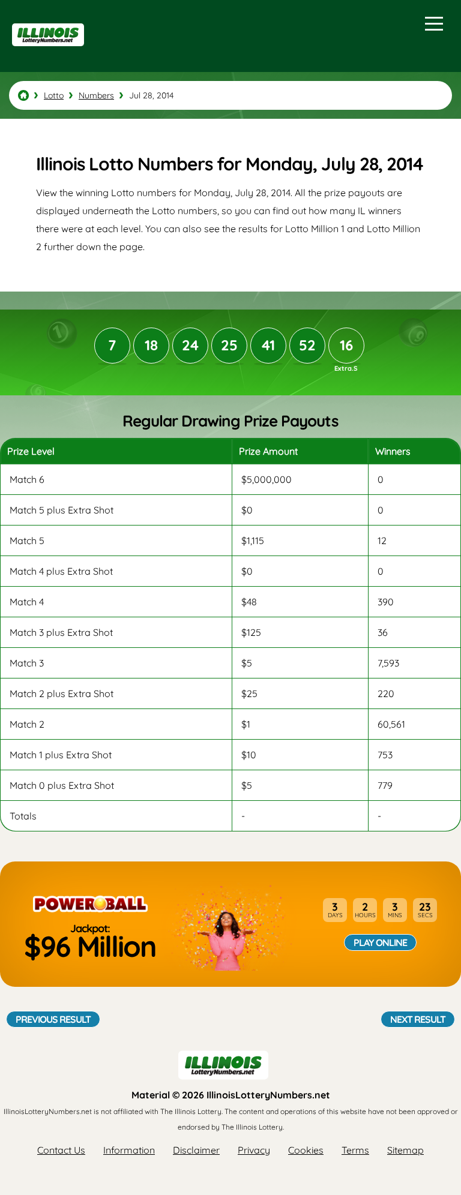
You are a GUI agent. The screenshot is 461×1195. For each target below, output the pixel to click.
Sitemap (405, 1150)
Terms (355, 1150)
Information (129, 1150)
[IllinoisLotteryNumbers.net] (46, 52)
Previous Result (53, 1019)
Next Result (417, 1019)
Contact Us (61, 1150)
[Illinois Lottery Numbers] (23, 95)
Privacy (254, 1150)
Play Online (380, 942)
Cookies (306, 1150)
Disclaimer (196, 1150)
